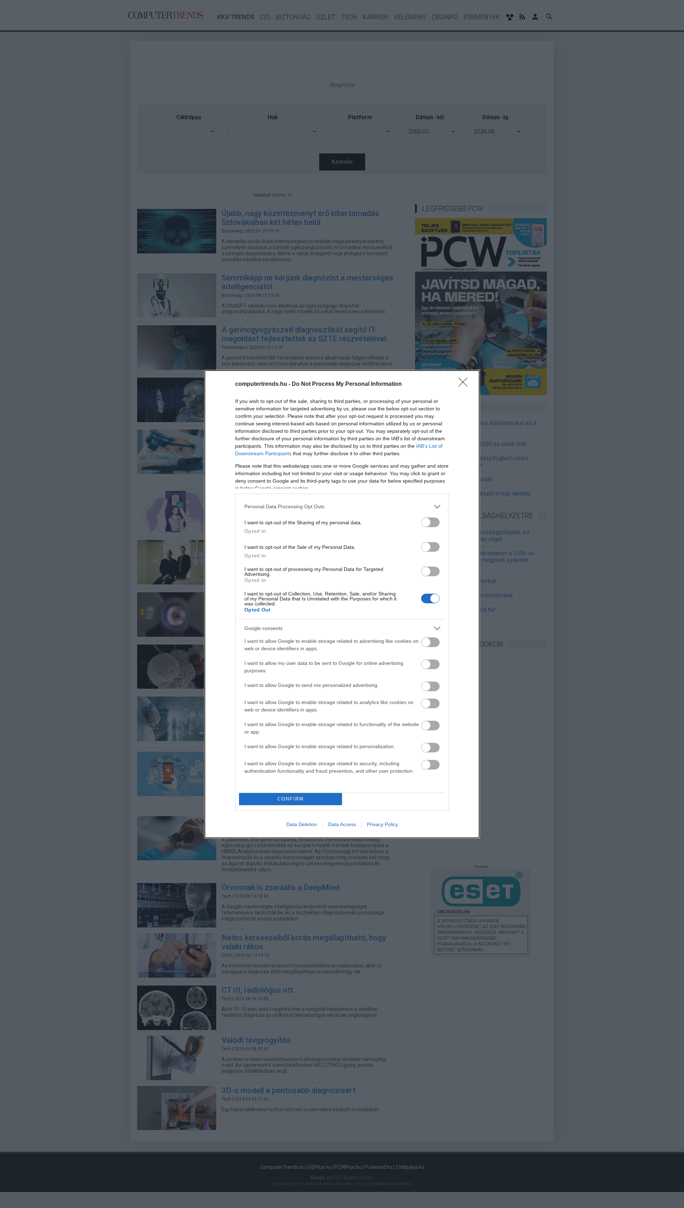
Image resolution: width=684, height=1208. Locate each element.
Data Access (342, 824)
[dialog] (342, 604)
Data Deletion (301, 824)
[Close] (465, 384)
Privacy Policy (382, 824)
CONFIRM (291, 799)
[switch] (430, 522)
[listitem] (342, 506)
